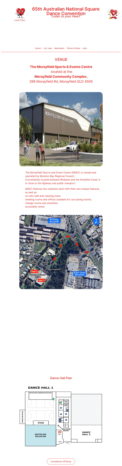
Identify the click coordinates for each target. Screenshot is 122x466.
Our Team (48, 48)
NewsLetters (59, 48)
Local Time (19, 20)
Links (85, 48)
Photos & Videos (73, 48)
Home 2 (38, 48)
